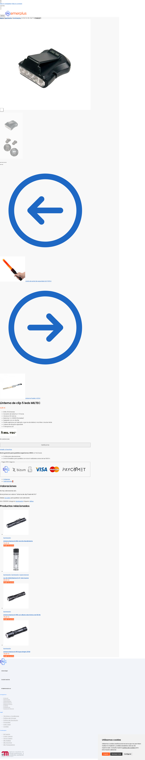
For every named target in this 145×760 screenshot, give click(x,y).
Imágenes (6, 479)
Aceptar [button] (106, 754)
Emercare (5, 698)
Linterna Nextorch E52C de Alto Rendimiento (18, 541)
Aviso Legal (7, 725)
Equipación (8, 18)
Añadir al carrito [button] (8, 545)
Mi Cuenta (6, 734)
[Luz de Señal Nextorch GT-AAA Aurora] (47, 559)
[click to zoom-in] (45, 64)
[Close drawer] (0, 8)
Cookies (6, 727)
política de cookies (129, 748)
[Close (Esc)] (0, 162)
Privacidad (6, 722)
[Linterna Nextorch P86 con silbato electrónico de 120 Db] (47, 596)
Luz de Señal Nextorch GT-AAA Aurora (16, 578)
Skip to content (17, 4)
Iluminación (17, 18)
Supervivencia (24, 575)
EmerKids (5, 705)
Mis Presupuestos (9, 745)
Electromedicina (7, 702)
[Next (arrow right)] (2, 164)
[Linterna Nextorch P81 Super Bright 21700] (47, 633)
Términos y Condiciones (11, 716)
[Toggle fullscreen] (4, 162)
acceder (7, 498)
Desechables (6, 699)
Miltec (32, 501)
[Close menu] (0, 1)
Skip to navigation (6, 4)
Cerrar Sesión (7, 738)
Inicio (1, 18)
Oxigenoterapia (7, 701)
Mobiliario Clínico (7, 704)
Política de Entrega (9, 718)
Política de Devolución (10, 720)
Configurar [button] (127, 754)
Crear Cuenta (7, 736)
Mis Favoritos (7, 743)
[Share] (2, 162)
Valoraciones (8, 481)
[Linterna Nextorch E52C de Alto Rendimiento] (47, 522)
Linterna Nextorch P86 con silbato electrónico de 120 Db (22, 615)
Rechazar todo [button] (116, 754)
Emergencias (6, 707)
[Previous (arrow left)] (0, 164)
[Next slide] (2, 110)
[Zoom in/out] (5, 162)
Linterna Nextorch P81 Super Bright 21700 (16, 652)
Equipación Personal (8, 708)
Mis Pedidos (7, 741)
